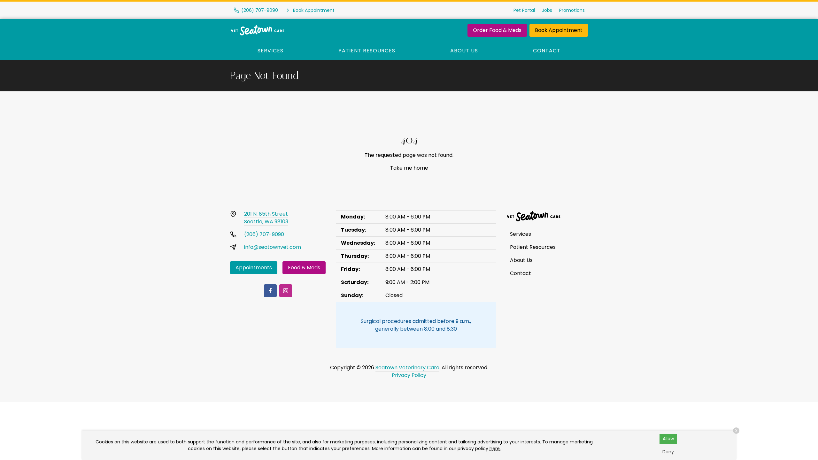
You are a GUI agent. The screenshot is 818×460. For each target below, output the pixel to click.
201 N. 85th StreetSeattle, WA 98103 (266, 217)
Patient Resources (366, 50)
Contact (546, 50)
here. (495, 448)
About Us (464, 50)
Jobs (547, 10)
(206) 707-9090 (264, 234)
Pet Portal (524, 10)
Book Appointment (559, 30)
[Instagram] (285, 290)
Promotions (572, 10)
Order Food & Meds (497, 30)
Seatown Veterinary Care (407, 367)
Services (270, 50)
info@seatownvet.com (272, 247)
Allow (668, 438)
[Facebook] (270, 290)
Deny (668, 451)
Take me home (409, 168)
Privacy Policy (409, 375)
